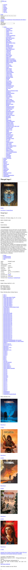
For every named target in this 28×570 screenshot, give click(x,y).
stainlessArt (8, 133)
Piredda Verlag (9, 114)
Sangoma (5, 361)
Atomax (7, 34)
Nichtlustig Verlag (10, 107)
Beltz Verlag (8, 41)
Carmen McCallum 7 (7, 303)
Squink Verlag (9, 132)
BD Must (8, 40)
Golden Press (9, 73)
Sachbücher (5, 174)
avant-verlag (8, 36)
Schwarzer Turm (9, 127)
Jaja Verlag (8, 88)
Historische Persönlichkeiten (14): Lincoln (12, 340)
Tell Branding (9, 137)
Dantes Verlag (9, 55)
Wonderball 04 (6, 391)
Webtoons (5, 167)
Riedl (7, 118)
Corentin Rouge (9, 210)
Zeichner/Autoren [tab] (7, 257)
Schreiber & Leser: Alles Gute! (12, 126)
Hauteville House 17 (7, 334)
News (4, 5)
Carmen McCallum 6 (7, 302)
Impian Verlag (9, 82)
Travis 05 (5, 374)
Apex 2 (4, 296)
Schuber (5, 171)
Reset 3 (4, 356)
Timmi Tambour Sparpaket (9, 368)
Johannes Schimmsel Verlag (12, 90)
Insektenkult (8, 84)
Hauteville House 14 (7, 330)
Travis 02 (5, 370)
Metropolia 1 (6, 346)
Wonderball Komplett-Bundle (9, 394)
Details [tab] (4, 255)
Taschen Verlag (9, 136)
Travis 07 (5, 378)
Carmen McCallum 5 (7, 300)
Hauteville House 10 (7, 325)
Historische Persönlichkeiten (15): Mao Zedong (13, 341)
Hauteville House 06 (7, 320)
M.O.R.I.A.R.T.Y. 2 (7, 345)
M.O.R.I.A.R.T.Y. (7, 343)
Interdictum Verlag (10, 85)
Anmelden (19, 553)
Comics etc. (8, 52)
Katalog (5, 7)
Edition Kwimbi (9, 62)
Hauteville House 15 (7, 331)
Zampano (8, 154)
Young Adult (6, 169)
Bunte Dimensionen (10, 49)
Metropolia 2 (6, 348)
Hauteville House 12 (7, 327)
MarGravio (8, 103)
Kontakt (10, 553)
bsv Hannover (9, 47)
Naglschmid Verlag (10, 106)
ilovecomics (8, 80)
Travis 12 (5, 384)
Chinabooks (8, 50)
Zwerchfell (8, 156)
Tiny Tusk (8, 139)
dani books (8, 53)
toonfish (7, 140)
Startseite (5, 4)
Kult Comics (8, 95)
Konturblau (8, 94)
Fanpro (7, 67)
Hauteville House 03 (7, 316)
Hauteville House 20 (7, 337)
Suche (2, 15)
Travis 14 (5, 386)
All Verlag (8, 29)
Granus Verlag (9, 74)
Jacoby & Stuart (9, 87)
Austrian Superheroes (10, 35)
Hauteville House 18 (7, 335)
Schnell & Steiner (10, 123)
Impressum (14, 553)
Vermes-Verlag (9, 147)
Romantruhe (8, 120)
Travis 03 (5, 372)
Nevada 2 (5, 351)
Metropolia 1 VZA (7, 347)
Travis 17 (5, 390)
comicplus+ (8, 51)
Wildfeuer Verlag (9, 150)
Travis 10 (5, 381)
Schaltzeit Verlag (9, 122)
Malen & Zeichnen (7, 172)
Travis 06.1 (5, 375)
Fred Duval (3, 210)
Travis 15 (5, 387)
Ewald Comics (9, 66)
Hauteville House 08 (7, 323)
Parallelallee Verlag (10, 111)
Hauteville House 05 (7, 319)
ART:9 (7, 31)
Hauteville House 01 (7, 314)
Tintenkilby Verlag (10, 138)
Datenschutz (3, 553)
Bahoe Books (9, 39)
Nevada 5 (5, 354)
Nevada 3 (5, 352)
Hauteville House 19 (7, 336)
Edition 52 (8, 57)
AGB (7, 553)
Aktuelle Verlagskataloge (8, 175)
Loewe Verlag (9, 99)
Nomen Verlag (9, 109)
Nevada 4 (5, 353)
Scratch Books (9, 128)
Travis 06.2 (5, 376)
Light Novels (6, 164)
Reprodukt (8, 116)
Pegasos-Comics (9, 112)
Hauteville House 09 (7, 324)
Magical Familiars (10, 100)
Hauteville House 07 (7, 321)
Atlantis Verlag (9, 33)
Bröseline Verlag (9, 46)
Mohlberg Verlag (9, 104)
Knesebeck (8, 91)
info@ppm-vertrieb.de (5, 564)
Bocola (7, 44)
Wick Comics (9, 149)
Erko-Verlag (8, 65)
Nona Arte (8, 110)
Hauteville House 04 (7, 318)
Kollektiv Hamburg (10, 93)
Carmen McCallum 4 (7, 299)
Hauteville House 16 (7, 332)
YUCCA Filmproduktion (11, 152)
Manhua (5, 166)
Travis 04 (5, 373)
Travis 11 (5, 383)
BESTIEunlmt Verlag (10, 42)
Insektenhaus (9, 83)
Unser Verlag (9, 143)
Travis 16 (5, 389)
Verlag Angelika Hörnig (11, 145)
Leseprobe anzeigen (5, 227)
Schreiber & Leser (10, 125)
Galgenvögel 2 (6, 309)
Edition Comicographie (11, 60)
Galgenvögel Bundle (7, 313)
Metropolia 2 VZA (7, 349)
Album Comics (9, 28)
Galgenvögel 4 (6, 311)
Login (2, 14)
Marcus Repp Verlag (10, 101)
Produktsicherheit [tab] (7, 256)
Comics (5, 27)
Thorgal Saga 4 (6, 364)
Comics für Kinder (7, 158)
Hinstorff (8, 78)
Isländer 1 (5, 342)
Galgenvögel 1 (6, 308)
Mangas (5, 163)
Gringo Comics (9, 76)
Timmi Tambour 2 (7, 367)
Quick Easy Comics (10, 115)
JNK (7, 89)
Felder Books (9, 68)
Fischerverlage (9, 71)
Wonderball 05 (6, 392)
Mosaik (7, 105)
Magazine (5, 161)
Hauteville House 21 (7, 338)
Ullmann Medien (9, 142)
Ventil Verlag (9, 144)
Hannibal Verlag (9, 77)
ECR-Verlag (8, 56)
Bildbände (5, 170)
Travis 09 (5, 380)
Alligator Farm (9, 30)
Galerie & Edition (10, 72)
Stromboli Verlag (9, 134)
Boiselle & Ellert (9, 45)
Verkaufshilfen (6, 176)
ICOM (7, 79)
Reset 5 (4, 358)
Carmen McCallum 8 (7, 304)
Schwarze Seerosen (7, 362)
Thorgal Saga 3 (6, 363)
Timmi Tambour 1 (7, 365)
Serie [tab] (4, 259)
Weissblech (8, 148)
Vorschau (5, 8)
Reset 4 (4, 357)
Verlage (5, 10)
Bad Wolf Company (10, 38)
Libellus (7, 98)
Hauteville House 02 (7, 315)
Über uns (5, 12)
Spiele (4, 160)
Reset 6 (4, 359)
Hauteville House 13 (7, 329)
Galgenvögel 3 (6, 310)
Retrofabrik (8, 117)
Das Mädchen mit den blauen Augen (11, 307)
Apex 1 (4, 294)
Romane (5, 159)
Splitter (7, 131)
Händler (5, 9)
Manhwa (5, 165)
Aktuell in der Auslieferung (7, 19)
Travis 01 (5, 369)
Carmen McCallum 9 (7, 305)
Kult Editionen (9, 96)
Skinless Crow (9, 129)
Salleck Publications (10, 121)
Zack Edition (9, 153)
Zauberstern (8, 155)
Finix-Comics (9, 69)
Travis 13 (5, 385)
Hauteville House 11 (7, 326)
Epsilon (7, 63)
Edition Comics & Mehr (11, 61)
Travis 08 (5, 379)
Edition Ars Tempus (10, 58)
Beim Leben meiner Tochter (9, 297)
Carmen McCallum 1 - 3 (8, 298)
